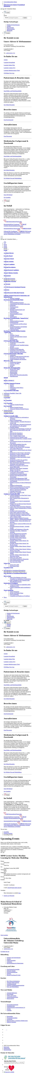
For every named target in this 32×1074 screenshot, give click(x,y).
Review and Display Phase (16, 593)
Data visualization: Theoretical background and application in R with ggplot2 (20, 425)
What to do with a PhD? (16, 557)
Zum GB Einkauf (8, 194)
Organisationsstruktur (12, 1018)
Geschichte (9, 1019)
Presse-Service (10, 998)
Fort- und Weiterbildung (13, 986)
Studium (9, 973)
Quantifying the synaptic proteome (18, 474)
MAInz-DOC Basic (15, 369)
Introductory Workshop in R (17, 461)
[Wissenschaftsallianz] (14, 1064)
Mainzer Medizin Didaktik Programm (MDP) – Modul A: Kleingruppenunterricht (20, 518)
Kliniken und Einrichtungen (14, 957)
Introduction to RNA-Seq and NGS (18, 460)
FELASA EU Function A (16, 433)
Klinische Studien (11, 971)
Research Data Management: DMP (18, 478)
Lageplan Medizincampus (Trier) (12, 70)
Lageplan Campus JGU (9, 67)
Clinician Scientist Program (16, 404)
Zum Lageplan (4, 935)
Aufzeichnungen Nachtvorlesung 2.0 (16, 1007)
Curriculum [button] (6, 394)
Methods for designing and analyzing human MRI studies (19, 466)
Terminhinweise (11, 1006)
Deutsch (9, 624)
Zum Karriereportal (8, 120)
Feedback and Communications (17, 511)
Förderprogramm (14, 307)
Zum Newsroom (8, 136)
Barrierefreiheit (7, 1049)
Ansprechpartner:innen (12, 997)
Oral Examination (14, 594)
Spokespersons (13, 339)
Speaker (12, 384)
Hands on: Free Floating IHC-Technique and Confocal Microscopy (20, 447)
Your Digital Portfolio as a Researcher (19, 559)
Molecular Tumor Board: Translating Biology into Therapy (19, 469)
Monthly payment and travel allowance (19, 356)
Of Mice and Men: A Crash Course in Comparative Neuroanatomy (19, 472)
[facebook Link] (5, 1040)
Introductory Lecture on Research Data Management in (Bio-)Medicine (19, 455)
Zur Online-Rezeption (9, 104)
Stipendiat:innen (14, 376)
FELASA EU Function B (16, 434)
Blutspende (9, 30)
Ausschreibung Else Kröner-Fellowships (20, 304)
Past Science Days (14, 566)
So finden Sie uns (5, 951)
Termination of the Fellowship (17, 350)
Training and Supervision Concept (18, 336)
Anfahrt (9, 26)
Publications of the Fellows (16, 387)
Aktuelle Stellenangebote (13, 982)
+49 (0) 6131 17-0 (10, 53)
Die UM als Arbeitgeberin (13, 981)
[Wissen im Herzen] (9, 1070)
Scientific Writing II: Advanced (17, 536)
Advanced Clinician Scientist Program (19, 409)
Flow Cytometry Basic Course (17, 435)
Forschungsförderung (12, 972)
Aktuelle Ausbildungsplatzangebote (15, 985)
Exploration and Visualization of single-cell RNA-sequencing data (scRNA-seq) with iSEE (20, 430)
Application (13, 343)
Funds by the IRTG (14, 363)
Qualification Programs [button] (9, 278)
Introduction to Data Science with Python (20, 452)
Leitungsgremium (14, 312)
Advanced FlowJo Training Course (18, 437)
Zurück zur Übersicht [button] (9, 895)
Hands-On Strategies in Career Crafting (19, 513)
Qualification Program (15, 362)
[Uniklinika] (14, 1059)
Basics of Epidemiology (16, 420)
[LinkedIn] (5, 1032)
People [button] (5, 247)
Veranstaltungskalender (12, 1004)
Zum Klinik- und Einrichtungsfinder (12, 91)
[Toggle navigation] (16, 239)
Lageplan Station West (9, 65)
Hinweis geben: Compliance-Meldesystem (17, 1020)
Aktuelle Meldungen (12, 993)
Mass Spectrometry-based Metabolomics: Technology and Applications (20, 463)
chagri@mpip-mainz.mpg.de (14, 887)
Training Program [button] (8, 410)
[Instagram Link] (5, 1037)
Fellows (12, 325)
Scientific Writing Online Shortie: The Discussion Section (19, 555)
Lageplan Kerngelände (9, 62)
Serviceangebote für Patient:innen (15, 963)
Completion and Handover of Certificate (20, 596)
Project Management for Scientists (18, 533)
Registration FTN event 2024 (17, 342)
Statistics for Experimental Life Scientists (20, 486)
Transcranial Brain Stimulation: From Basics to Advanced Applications (19, 489)
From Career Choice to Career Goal (18, 512)
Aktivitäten (12, 308)
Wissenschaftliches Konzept (17, 302)
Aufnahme (9, 962)
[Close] (4, 14)
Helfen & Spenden (11, 1022)
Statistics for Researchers (16, 485)
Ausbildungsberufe (11, 984)
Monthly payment (14, 348)
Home (5, 244)
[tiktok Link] (5, 1043)
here (19, 893)
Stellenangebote (11, 29)
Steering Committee (15, 298)
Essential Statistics (14, 427)
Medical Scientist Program (16, 407)
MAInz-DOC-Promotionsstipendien (19, 375)
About (5, 246)
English (9, 625)
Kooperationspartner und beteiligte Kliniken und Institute (18, 327)
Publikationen (13, 316)
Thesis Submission (14, 591)
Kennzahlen (10, 1016)
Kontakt (12, 315)
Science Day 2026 (14, 564)
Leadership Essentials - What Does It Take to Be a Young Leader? (20, 515)
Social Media (10, 994)
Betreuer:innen (13, 372)
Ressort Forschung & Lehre (13, 975)
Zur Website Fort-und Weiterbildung (13, 178)
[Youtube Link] (5, 1035)
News (11, 301)
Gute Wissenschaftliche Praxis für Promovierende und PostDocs (18, 445)
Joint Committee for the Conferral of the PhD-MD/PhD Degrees (20, 581)
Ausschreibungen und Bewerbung (18, 324)
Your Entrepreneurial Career (17, 560)
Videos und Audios (11, 995)
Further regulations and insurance (18, 352)
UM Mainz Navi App (9, 73)
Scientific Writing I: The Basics (17, 535)
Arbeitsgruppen (14, 370)
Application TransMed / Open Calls (12, 393)
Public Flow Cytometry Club (17, 492)
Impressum (6, 1047)
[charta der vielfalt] (9, 1072)
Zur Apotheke (7, 197)
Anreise (6, 59)
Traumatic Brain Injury (15, 491)
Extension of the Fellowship (17, 349)
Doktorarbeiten (13, 373)
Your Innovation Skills (15, 562)
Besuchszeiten (10, 27)
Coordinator (13, 389)
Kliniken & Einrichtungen (13, 25)
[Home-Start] (5, 243)
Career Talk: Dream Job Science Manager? (20, 506)
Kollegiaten (13, 305)
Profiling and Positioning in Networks (19, 529)
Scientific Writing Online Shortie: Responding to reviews (18, 538)
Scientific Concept (14, 335)
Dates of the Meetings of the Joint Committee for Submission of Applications (20, 578)
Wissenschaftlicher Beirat (16, 314)
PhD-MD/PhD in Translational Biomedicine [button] (14, 570)
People (11, 366)
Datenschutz (7, 1048)
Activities (12, 365)
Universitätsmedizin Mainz (10, 2)
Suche (5, 15)
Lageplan (9, 1010)
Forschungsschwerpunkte (13, 969)
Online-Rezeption (11, 960)
